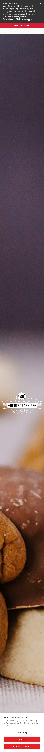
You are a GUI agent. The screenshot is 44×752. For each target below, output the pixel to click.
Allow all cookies (21, 746)
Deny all (22, 739)
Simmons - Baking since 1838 (22, 31)
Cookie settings (22, 732)
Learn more (18, 726)
